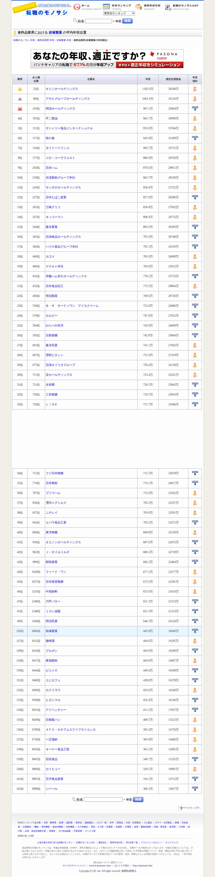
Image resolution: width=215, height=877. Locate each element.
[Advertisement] (107, 45)
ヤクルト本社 (54, 266)
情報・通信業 (160, 827)
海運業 (119, 827)
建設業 (69, 822)
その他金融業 (64, 831)
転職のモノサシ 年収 (24, 40)
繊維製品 (89, 822)
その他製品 (82, 827)
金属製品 (27, 827)
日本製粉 (52, 483)
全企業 (37, 822)
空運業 (128, 827)
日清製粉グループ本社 (60, 177)
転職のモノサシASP (183, 7)
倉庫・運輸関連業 (142, 827)
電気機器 (45, 827)
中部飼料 (52, 591)
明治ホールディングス (60, 108)
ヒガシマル (53, 700)
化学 (112, 822)
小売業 (182, 827)
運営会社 (102, 842)
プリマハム (53, 493)
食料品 (79, 822)
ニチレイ (52, 512)
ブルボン (52, 650)
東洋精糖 (52, 532)
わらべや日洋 (54, 325)
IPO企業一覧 (132, 842)
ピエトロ (52, 670)
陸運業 (109, 827)
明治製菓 (52, 296)
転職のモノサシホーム (88, 7)
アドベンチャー (56, 709)
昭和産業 (52, 562)
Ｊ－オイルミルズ (57, 552)
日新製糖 (52, 335)
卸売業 (172, 827)
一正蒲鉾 (52, 739)
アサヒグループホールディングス (68, 98)
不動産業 (78, 831)
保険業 (52, 831)
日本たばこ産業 (56, 197)
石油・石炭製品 (133, 822)
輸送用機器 (58, 827)
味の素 (50, 138)
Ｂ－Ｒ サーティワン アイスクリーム (72, 305)
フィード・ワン (56, 571)
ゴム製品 (148, 822)
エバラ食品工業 (56, 522)
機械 (36, 827)
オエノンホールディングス (63, 542)
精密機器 (70, 827)
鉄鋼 (177, 822)
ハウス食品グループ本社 (62, 246)
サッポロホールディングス (63, 187)
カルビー (52, 315)
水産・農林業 (50, 822)
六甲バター (53, 601)
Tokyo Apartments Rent (142, 865)
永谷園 (50, 384)
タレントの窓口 (121, 865)
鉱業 (61, 822)
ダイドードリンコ (57, 148)
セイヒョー (53, 769)
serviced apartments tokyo (100, 865)
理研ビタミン (54, 355)
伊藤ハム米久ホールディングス (66, 276)
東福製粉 (52, 660)
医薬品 (120, 822)
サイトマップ (171, 842)
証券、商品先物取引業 (35, 831)
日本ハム (52, 167)
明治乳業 (52, 621)
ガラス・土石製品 (163, 822)
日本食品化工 (54, 286)
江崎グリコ (53, 207)
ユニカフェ (53, 680)
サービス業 (90, 831)
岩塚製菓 (55, 32)
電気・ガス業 (97, 827)
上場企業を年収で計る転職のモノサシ (55, 842)
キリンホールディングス (62, 88)
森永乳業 (52, 345)
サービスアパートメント (74, 865)
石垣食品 (52, 759)
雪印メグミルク (56, 502)
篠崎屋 (50, 640)
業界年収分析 (150, 7)
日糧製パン (53, 719)
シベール (52, 788)
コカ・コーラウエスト (60, 157)
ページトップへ (191, 807)
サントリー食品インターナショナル (69, 128)
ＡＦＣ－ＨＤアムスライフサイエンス (71, 729)
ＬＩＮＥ (52, 404)
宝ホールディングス (59, 374)
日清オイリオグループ (60, 365)
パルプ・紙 (101, 822)
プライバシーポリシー (151, 842)
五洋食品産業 (54, 778)
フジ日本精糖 (54, 473)
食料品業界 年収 (45, 40)
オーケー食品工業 (57, 749)
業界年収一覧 (117, 7)
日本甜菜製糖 (54, 581)
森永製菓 (52, 226)
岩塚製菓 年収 (64, 40)
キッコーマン (54, 217)
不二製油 (52, 118)
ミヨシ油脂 (53, 611)
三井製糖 (52, 394)
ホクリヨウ (53, 690)
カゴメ (50, 256)
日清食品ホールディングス (63, 236)
